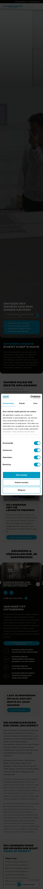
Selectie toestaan (21, 482)
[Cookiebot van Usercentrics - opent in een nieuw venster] (30, 396)
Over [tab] (35, 403)
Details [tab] (22, 403)
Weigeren (21, 490)
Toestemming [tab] (8, 403)
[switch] (37, 450)
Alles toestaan (21, 475)
